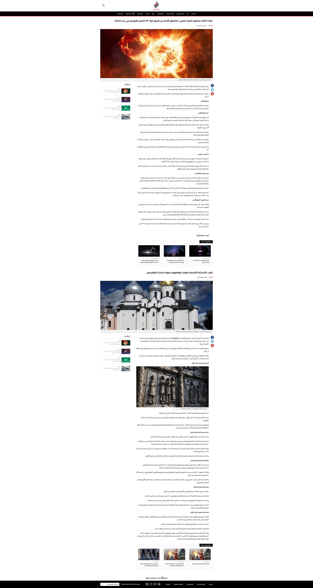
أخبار (188, 14)
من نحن (211, 584)
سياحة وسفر (120, 14)
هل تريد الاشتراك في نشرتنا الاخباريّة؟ (130, 584)
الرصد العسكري (180, 14)
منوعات (147, 14)
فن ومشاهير (140, 14)
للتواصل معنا (190, 584)
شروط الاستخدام (201, 584)
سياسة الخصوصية (178, 584)
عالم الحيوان (129, 14)
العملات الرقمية (170, 14)
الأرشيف (168, 584)
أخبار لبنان (193, 14)
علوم (153, 14)
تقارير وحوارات (160, 14)
